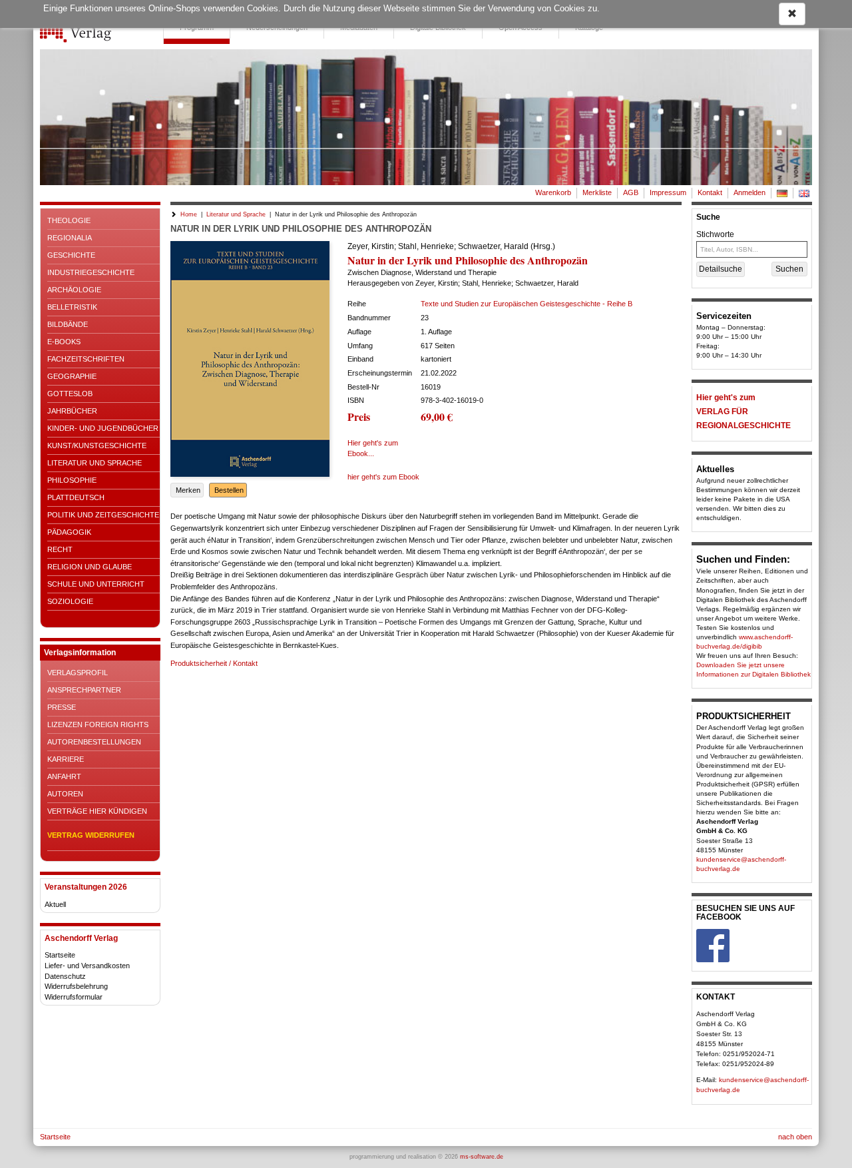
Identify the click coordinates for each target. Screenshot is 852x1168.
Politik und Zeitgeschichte (103, 515)
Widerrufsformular (74, 997)
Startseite (60, 955)
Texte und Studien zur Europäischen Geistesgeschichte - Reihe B (526, 304)
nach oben (795, 1137)
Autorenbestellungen (94, 742)
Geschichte (71, 255)
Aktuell (55, 904)
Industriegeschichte (90, 272)
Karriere (65, 759)
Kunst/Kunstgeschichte (96, 445)
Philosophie (72, 480)
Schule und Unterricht (95, 584)
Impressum (668, 192)
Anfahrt (64, 776)
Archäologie (74, 290)
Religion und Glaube (89, 567)
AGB (630, 192)
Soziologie (70, 601)
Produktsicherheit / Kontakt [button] (214, 663)
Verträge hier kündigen (97, 811)
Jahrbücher (72, 411)
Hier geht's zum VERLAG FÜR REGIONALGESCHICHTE (743, 411)
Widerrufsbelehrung (76, 986)
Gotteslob (70, 394)
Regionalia (69, 238)
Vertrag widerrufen (90, 835)
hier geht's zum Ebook (383, 477)
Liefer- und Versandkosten (87, 966)
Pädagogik (69, 532)
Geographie (72, 376)
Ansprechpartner (84, 690)
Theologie (69, 220)
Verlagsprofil (77, 673)
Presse (61, 707)
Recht (60, 549)
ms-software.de (481, 1156)
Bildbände (67, 324)
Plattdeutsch (76, 497)
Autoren (65, 794)
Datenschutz (65, 976)
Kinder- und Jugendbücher (102, 428)
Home (188, 214)
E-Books (64, 342)
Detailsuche (720, 269)
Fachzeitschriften (85, 359)
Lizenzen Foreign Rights (97, 725)
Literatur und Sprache (94, 463)
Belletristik (72, 307)
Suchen (789, 269)
